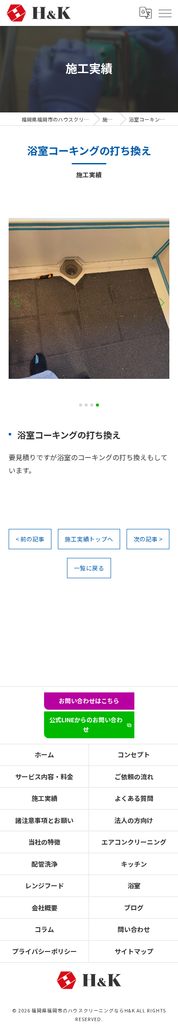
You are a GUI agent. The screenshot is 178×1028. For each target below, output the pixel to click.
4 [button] (97, 405)
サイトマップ (133, 951)
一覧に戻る (89, 568)
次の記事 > (148, 539)
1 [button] (80, 405)
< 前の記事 (30, 539)
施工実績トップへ (89, 539)
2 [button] (86, 405)
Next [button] (159, 302)
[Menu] (165, 12)
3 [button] (91, 405)
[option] (89, 298)
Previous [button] (18, 302)
